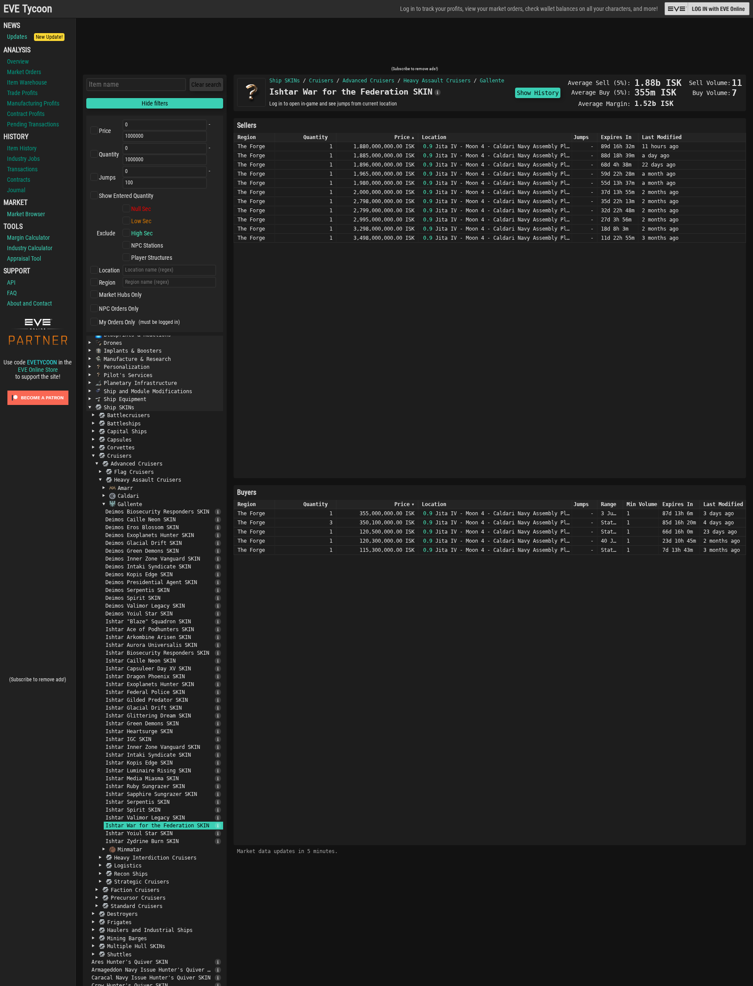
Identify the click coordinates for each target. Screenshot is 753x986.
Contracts (18, 179)
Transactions (22, 169)
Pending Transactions (33, 124)
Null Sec (141, 208)
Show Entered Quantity (126, 195)
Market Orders (24, 71)
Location (109, 270)
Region (107, 282)
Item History (22, 148)
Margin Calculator (28, 237)
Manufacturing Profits (33, 103)
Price (105, 130)
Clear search (206, 84)
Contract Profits (25, 113)
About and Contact (29, 303)
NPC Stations (147, 245)
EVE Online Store (38, 369)
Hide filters (155, 103)
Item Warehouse (27, 82)
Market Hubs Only (120, 294)
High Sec (142, 233)
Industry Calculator (29, 248)
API (11, 282)
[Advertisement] (414, 45)
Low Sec (141, 221)
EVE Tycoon (27, 9)
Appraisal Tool (24, 258)
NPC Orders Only (119, 308)
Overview (18, 61)
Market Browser (26, 214)
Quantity (109, 154)
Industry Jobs (23, 158)
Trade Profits (22, 92)
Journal (16, 190)
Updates (35, 36)
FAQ (12, 292)
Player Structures (151, 257)
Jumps (107, 177)
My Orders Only (117, 322)
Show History (538, 92)
